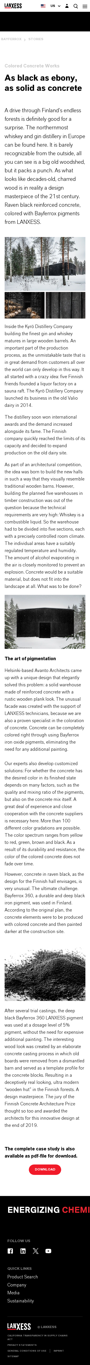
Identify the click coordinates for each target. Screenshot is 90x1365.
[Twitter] (36, 1251)
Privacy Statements (22, 1345)
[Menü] (85, 6)
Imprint (59, 1351)
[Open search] (76, 6)
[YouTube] (48, 1251)
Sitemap (13, 1356)
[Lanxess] (22, 1328)
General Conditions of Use (26, 1351)
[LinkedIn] (23, 1251)
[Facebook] (10, 1251)
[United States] (43, 6)
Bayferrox (11, 39)
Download (45, 1169)
